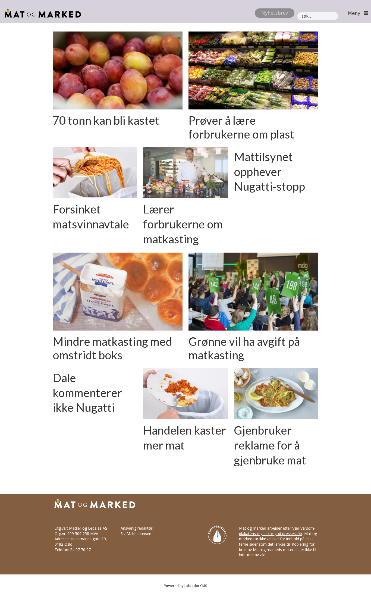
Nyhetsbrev (274, 13)
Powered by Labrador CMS (185, 586)
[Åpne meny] (357, 13)
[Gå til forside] (41, 13)
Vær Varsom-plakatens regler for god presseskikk (277, 531)
